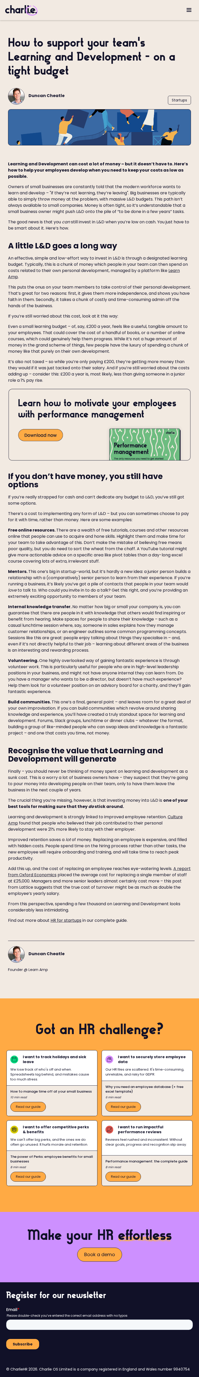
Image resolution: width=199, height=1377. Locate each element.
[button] (189, 10)
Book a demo (99, 1254)
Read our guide (28, 1106)
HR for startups (66, 920)
